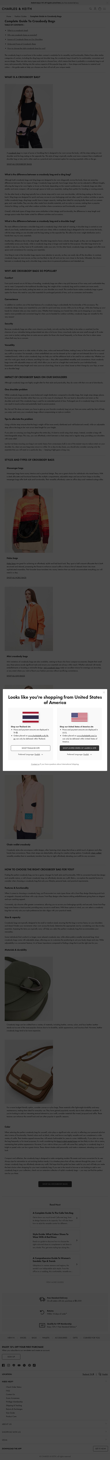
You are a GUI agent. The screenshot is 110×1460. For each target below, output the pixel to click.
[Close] (104, 692)
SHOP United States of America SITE (79, 748)
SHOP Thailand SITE (31, 748)
